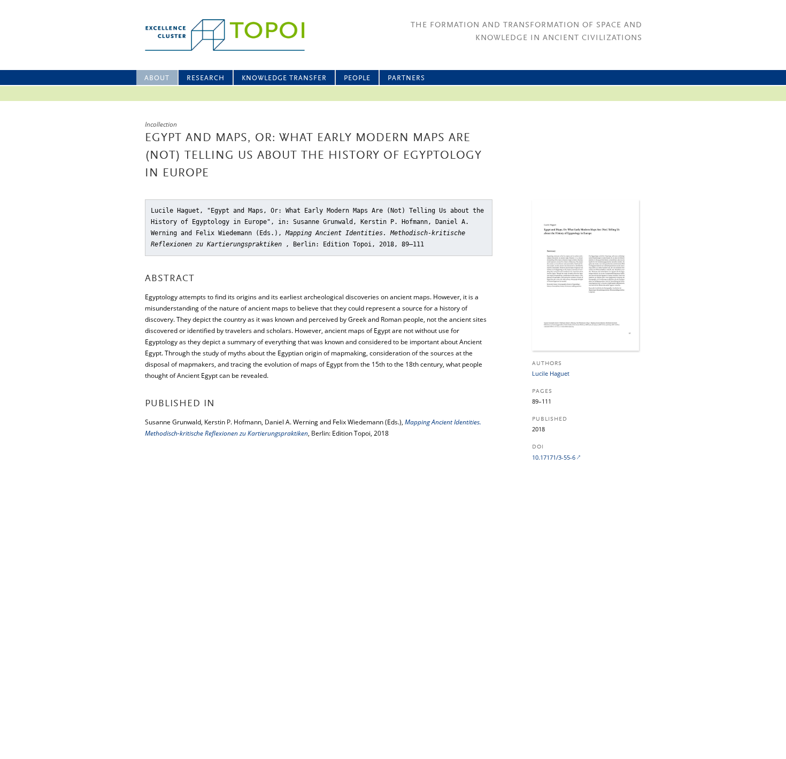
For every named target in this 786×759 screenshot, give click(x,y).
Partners (406, 78)
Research (206, 78)
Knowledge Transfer (284, 78)
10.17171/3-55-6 (553, 457)
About (156, 78)
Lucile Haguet (550, 373)
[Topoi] (215, 35)
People (357, 78)
